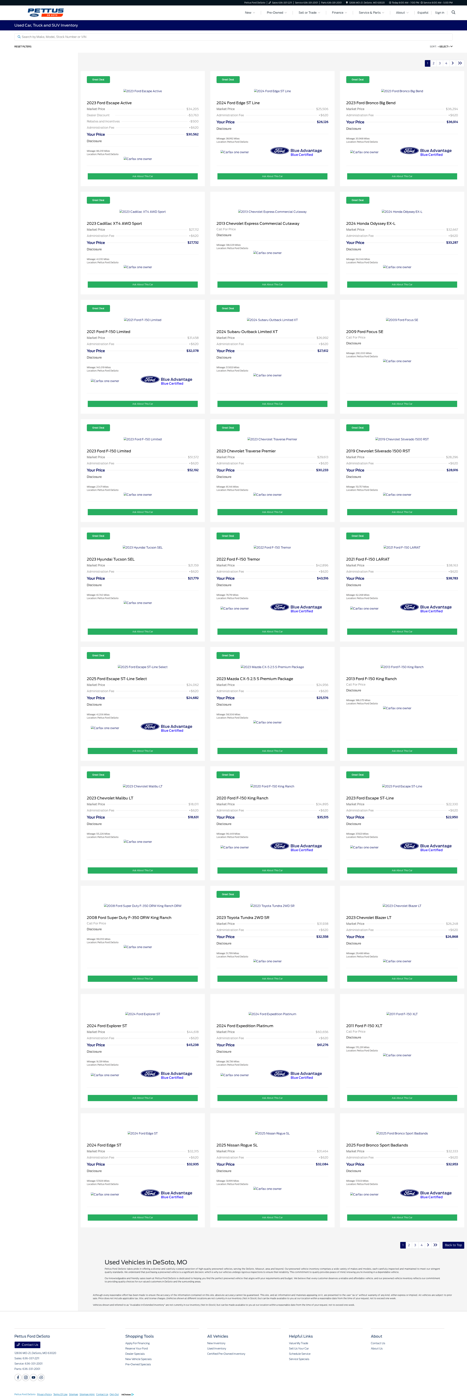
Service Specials (299, 1359)
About (376, 1336)
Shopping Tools (139, 1336)
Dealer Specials (135, 1353)
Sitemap (73, 1394)
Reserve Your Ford (136, 1348)
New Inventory (216, 1343)
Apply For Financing (137, 1343)
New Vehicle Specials (138, 1359)
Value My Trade (298, 1343)
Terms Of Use (60, 1394)
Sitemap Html (87, 1394)
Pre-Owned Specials (138, 1364)
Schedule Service (299, 1353)
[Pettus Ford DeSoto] (45, 12)
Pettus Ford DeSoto (25, 1394)
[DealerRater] (41, 1377)
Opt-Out (114, 1394)
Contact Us (29, 1345)
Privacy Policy (44, 1394)
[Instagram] (25, 1377)
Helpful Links (301, 1336)
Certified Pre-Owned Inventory (226, 1353)
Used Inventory (216, 1348)
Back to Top (453, 1245)
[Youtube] (33, 1377)
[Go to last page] (460, 63)
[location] (347, 2)
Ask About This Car (142, 176)
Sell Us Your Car (299, 1348)
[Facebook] (18, 1377)
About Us (377, 1348)
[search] (453, 12)
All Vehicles (217, 1336)
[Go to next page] (452, 63)
